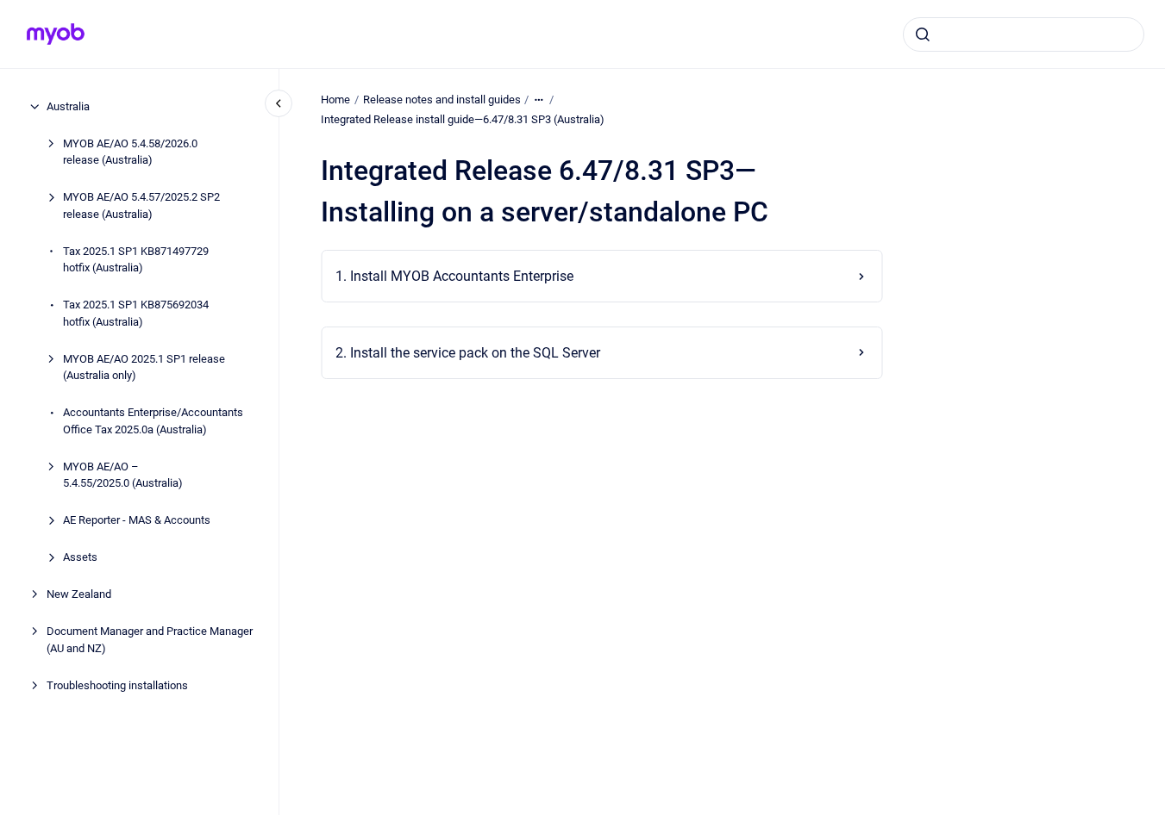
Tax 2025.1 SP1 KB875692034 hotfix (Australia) (136, 313)
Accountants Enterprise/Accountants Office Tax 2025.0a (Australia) (153, 421)
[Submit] (922, 34)
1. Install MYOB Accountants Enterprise (454, 276)
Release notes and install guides (442, 99)
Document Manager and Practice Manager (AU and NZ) (150, 640)
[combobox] (1023, 34)
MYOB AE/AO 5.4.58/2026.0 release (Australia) (130, 152)
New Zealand (79, 594)
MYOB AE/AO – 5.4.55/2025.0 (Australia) (123, 475)
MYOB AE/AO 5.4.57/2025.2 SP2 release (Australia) (141, 205)
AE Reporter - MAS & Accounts (136, 519)
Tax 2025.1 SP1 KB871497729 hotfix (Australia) (136, 260)
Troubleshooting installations (117, 685)
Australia (68, 106)
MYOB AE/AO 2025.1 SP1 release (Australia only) (144, 367)
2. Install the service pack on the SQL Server (467, 353)
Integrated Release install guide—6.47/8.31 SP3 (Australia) (462, 119)
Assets (80, 557)
